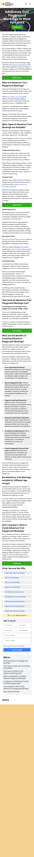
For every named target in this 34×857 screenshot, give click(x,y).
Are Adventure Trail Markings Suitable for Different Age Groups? (15, 682)
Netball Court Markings (12, 587)
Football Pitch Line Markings (14, 592)
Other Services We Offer (11, 691)
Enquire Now (17, 205)
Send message (17, 650)
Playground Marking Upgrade (14, 611)
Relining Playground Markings (15, 601)
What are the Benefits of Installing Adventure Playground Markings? (14, 677)
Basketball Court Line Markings (15, 597)
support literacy (16, 249)
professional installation (19, 65)
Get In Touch (17, 78)
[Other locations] (26, 4)
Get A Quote (17, 331)
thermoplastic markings (14, 97)
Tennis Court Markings (12, 582)
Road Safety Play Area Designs (15, 573)
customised (21, 138)
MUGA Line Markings (12, 577)
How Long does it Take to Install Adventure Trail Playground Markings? (16, 687)
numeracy (28, 249)
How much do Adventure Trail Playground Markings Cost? (13, 672)
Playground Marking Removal (14, 606)
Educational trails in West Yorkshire (13, 239)
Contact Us (17, 27)
